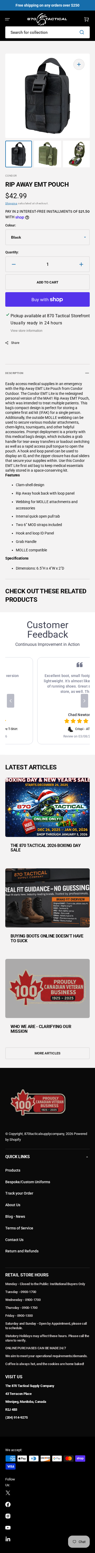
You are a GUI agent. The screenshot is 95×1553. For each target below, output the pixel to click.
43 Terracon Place (18, 1394)
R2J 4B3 (11, 1410)
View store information (26, 331)
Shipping (11, 203)
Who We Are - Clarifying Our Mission (41, 1029)
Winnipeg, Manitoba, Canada (25, 1402)
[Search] (83, 32)
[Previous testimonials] (10, 701)
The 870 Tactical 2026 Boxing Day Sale (46, 848)
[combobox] (47, 32)
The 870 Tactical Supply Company (29, 1386)
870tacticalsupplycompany (44, 1134)
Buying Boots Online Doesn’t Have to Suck (47, 938)
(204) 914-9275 (16, 1417)
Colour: (10, 225)
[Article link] (47, 819)
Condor (11, 175)
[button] (7, 19)
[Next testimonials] (84, 701)
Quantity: (11, 252)
